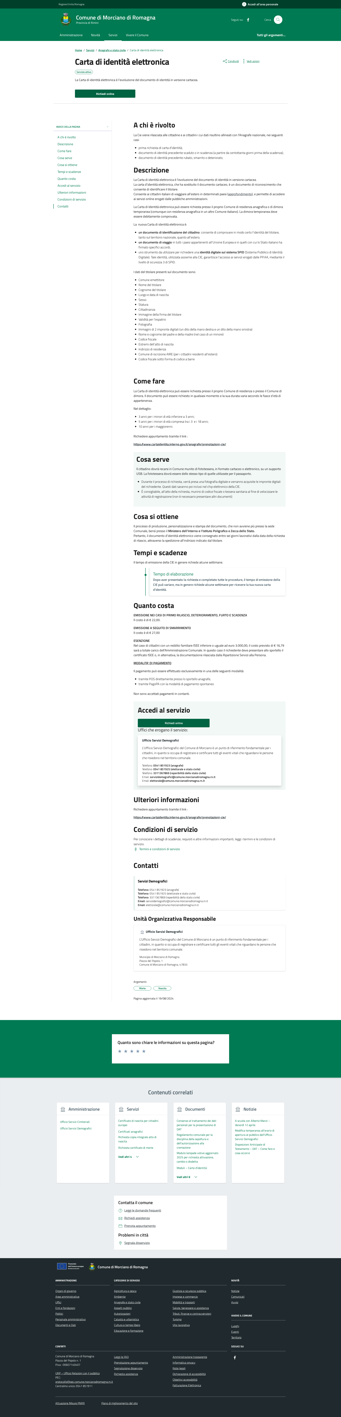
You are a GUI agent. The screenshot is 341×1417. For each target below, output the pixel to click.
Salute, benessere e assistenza (191, 1308)
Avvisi (234, 1302)
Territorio (236, 1337)
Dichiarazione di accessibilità (189, 1374)
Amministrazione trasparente (190, 1357)
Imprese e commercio (185, 1296)
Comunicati (237, 1296)
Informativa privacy (184, 1362)
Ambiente (120, 1296)
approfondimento (240, 194)
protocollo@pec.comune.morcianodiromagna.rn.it (84, 1382)
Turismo (177, 1319)
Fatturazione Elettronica (187, 1385)
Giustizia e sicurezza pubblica (189, 1291)
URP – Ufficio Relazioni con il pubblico (77, 1373)
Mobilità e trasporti (184, 1302)
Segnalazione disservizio (128, 1368)
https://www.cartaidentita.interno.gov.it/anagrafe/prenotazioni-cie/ (180, 444)
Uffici (58, 1302)
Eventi (235, 1332)
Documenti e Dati (65, 1325)
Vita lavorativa (181, 1325)
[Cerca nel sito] (278, 19)
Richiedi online (174, 723)
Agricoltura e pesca (125, 1291)
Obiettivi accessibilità (185, 1379)
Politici (59, 1314)
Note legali (179, 1368)
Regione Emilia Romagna (71, 4)
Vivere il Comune (137, 35)
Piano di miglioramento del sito (119, 1403)
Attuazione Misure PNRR (70, 1403)
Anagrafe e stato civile (127, 1302)
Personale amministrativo (70, 1319)
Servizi (113, 35)
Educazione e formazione (128, 1331)
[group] (83, 1145)
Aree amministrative (67, 1296)
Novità (95, 35)
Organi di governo (65, 1291)
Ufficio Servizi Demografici (160, 740)
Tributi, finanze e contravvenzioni (192, 1314)
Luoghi (235, 1326)
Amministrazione (71, 35)
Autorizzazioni (122, 1314)
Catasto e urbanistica (126, 1319)
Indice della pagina (68, 127)
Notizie (235, 1291)
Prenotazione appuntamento (131, 1362)
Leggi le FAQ (121, 1357)
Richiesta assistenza (126, 1374)
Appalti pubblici (123, 1308)
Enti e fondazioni (65, 1308)
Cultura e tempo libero (127, 1325)
